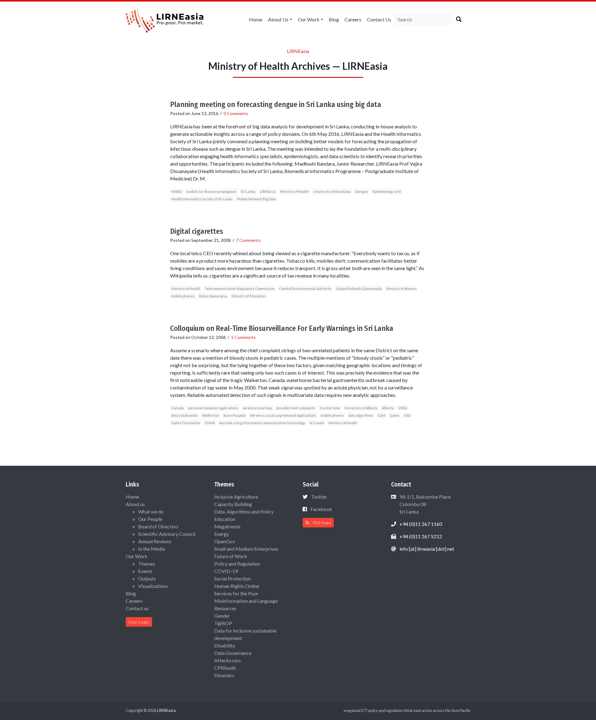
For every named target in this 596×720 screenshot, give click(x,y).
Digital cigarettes (196, 231)
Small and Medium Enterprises (246, 549)
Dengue (361, 191)
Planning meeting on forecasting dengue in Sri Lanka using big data (275, 104)
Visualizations (153, 586)
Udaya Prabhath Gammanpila (359, 289)
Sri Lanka (248, 191)
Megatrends (227, 526)
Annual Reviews (154, 541)
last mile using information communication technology (262, 423)
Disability (224, 645)
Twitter (319, 497)
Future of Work (230, 556)
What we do (151, 511)
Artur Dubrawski (184, 415)
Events (145, 571)
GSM (381, 415)
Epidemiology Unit (386, 191)
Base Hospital (235, 415)
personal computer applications (213, 408)
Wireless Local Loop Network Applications (283, 415)
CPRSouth (225, 668)
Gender (222, 616)
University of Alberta (360, 408)
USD (407, 415)
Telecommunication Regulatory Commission (240, 289)
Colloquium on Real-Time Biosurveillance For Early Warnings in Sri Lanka (281, 328)
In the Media (151, 549)
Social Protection (232, 578)
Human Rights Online (236, 586)
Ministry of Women (401, 289)
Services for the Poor (236, 593)
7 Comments (248, 240)
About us (278, 19)
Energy (221, 534)
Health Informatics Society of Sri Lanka (202, 199)
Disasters (224, 675)
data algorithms (360, 415)
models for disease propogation (211, 191)
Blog (334, 19)
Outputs (147, 578)
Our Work (308, 19)
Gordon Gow (330, 408)
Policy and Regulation (237, 564)
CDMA (210, 423)
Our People (150, 519)
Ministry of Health (294, 191)
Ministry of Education (249, 296)
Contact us (379, 19)
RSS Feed (321, 522)
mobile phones (183, 296)
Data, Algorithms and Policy (243, 511)
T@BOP (223, 623)
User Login (139, 621)
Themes (146, 564)
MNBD (176, 191)
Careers (353, 19)
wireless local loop (257, 408)
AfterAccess (227, 660)
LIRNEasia (268, 191)
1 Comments (243, 337)
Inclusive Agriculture (236, 497)
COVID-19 (226, 571)
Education (225, 519)
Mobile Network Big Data (256, 199)
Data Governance (232, 653)
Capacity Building (233, 504)
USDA (402, 408)
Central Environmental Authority (305, 289)
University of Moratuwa (332, 191)
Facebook (321, 509)
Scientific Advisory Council (166, 534)
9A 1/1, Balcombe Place (425, 504)
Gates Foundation (185, 423)
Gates (395, 415)
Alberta (388, 408)
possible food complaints (295, 408)
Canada (177, 408)
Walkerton (210, 415)
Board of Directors (158, 526)
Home (255, 19)
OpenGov (224, 541)
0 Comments (236, 113)
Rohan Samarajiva (213, 296)
